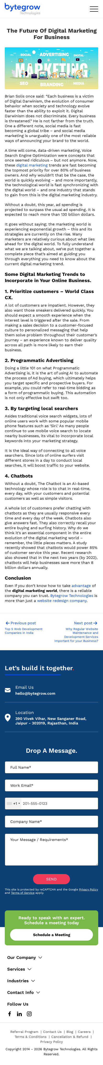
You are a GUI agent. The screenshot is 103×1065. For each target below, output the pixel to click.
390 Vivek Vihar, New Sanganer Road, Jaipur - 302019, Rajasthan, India (50, 720)
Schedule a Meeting (51, 935)
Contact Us (52, 1032)
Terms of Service (22, 892)
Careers (84, 1032)
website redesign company (61, 600)
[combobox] (13, 803)
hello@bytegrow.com (35, 693)
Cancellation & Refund (69, 1037)
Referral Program (24, 1032)
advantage (81, 585)
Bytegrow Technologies (71, 595)
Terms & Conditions (30, 1037)
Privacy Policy (88, 889)
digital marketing (32, 165)
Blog (69, 1032)
